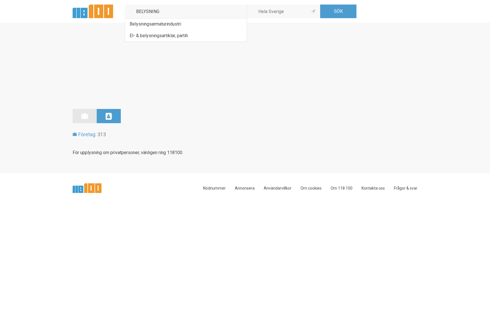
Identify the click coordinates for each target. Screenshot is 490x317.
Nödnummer (214, 188)
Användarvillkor (278, 188)
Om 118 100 (341, 188)
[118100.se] (93, 6)
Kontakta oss (373, 188)
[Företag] (85, 116)
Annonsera (245, 188)
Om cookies (311, 188)
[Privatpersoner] (109, 116)
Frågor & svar (405, 188)
